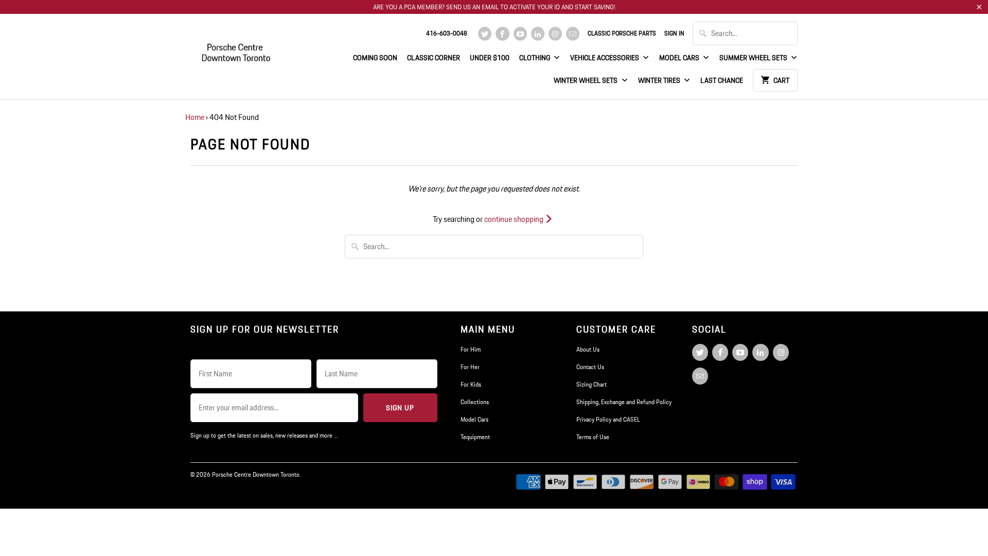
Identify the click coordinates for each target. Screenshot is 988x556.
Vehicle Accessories (605, 57)
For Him (471, 349)
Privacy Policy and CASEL (608, 419)
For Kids (471, 384)
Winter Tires (660, 80)
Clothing (535, 57)
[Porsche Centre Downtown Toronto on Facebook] (502, 34)
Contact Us (590, 367)
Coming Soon (375, 57)
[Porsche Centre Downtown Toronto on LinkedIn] (537, 34)
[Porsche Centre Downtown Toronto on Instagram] (555, 34)
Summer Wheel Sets (754, 57)
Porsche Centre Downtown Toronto (255, 474)
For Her (470, 367)
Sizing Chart (591, 384)
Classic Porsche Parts (622, 33)
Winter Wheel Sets (586, 80)
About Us (587, 349)
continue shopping (514, 219)
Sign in (674, 33)
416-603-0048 (446, 33)
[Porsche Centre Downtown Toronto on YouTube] (520, 34)
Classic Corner (433, 57)
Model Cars (680, 57)
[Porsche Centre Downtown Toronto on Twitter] (484, 34)
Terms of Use (592, 437)
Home (194, 117)
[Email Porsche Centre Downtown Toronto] (572, 34)
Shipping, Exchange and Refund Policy (624, 402)
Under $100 (489, 57)
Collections (475, 402)
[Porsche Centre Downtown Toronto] (236, 48)
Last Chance (721, 80)
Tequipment (475, 437)
